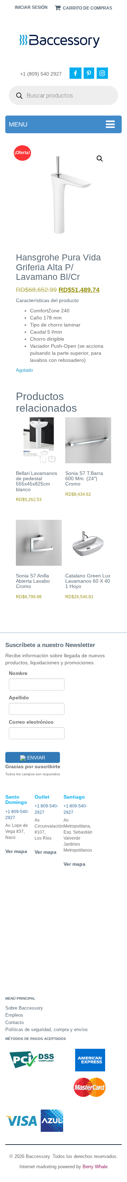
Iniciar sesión (31, 7)
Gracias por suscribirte (32, 766)
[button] (99, 158)
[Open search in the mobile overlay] (63, 95)
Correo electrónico (31, 722)
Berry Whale (95, 1166)
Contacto (14, 1022)
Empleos (14, 1015)
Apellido (19, 697)
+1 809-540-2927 (17, 815)
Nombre (18, 673)
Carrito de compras (87, 8)
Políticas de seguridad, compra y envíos (46, 1029)
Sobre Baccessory (24, 1008)
